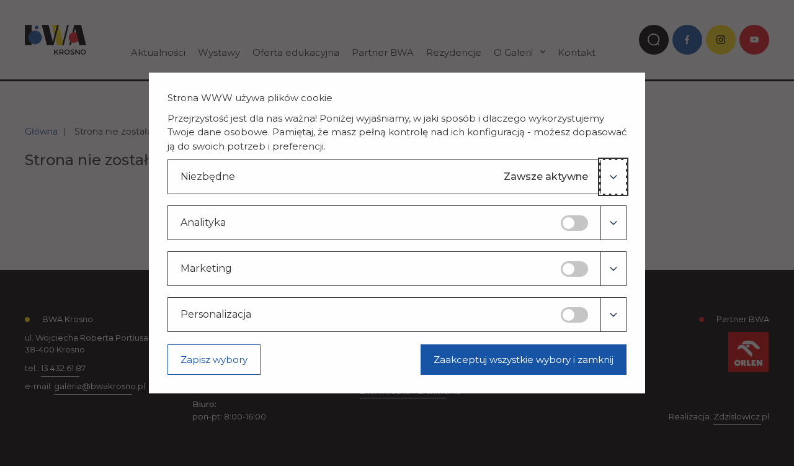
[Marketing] (613, 268)
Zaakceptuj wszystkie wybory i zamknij (523, 359)
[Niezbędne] (613, 177)
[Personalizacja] (613, 314)
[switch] (574, 223)
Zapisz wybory (214, 359)
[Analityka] (613, 223)
